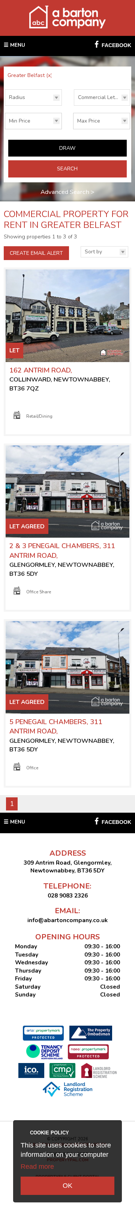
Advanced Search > (67, 192)
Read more (37, 1166)
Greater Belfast (30, 75)
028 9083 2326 (68, 895)
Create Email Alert (36, 253)
